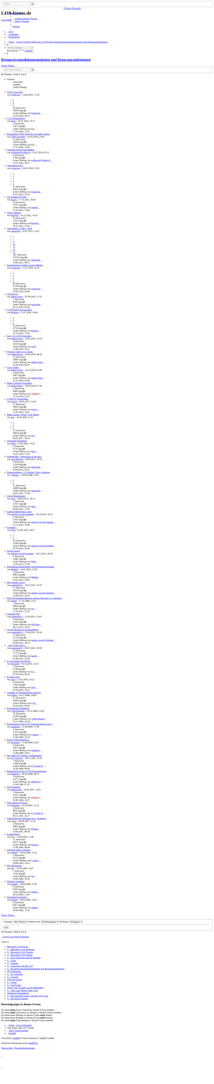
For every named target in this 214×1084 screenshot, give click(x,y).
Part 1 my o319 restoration (19, 336)
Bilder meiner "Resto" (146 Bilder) (23, 414)
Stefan (14, 695)
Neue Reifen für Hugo (17, 803)
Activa (14, 401)
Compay (35, 734)
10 (14, 244)
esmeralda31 (17, 585)
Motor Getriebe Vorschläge (19, 383)
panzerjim (15, 231)
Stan (33, 506)
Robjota (14, 215)
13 (14, 252)
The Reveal (12, 294)
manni (14, 601)
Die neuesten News (16, 582)
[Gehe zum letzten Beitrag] (42, 113)
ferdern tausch (13, 551)
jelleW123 (36, 782)
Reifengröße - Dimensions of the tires (24, 456)
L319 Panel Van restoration (19, 310)
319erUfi (35, 393)
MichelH (15, 664)
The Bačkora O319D (16, 197)
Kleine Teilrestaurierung (18, 740)
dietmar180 (16, 789)
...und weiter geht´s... (16, 645)
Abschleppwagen (15, 165)
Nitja (13, 443)
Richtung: (64, 921)
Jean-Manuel (17, 459)
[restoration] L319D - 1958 (19, 228)
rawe (13, 498)
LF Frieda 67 (17, 758)
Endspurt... (12, 527)
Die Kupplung (13, 787)
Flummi (34, 829)
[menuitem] (25, 18)
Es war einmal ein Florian (19, 661)
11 (14, 247)
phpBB (16, 1038)
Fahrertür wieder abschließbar (20, 150)
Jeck (13, 679)
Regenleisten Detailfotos (18, 708)
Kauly (14, 199)
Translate (28, 51)
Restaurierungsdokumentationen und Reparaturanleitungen (46, 59)
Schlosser (15, 742)
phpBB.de (33, 1043)
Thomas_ (15, 475)
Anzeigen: (8, 921)
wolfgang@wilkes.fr (20, 152)
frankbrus (15, 726)
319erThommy (18, 711)
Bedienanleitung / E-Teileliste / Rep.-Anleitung (28, 472)
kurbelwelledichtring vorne (19, 511)
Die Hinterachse (14, 865)
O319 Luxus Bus (15, 92)
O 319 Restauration (16, 118)
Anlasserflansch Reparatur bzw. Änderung (26, 818)
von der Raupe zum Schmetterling (22, 629)
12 (14, 249)
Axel (33, 346)
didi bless (35, 624)
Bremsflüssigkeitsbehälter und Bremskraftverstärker (30, 567)
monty (34, 656)
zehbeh (34, 207)
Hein (13, 121)
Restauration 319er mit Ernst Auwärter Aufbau (28, 134)
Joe (12, 417)
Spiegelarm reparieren (17, 897)
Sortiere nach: (34, 921)
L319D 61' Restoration (17, 399)
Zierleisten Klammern (17, 441)
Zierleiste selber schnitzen (19, 850)
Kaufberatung (13, 834)
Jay (32, 608)
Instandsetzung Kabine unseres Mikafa (25, 265)
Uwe (33, 703)
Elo (32, 129)
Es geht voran (13, 677)
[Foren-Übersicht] (107, 8)
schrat (13, 821)
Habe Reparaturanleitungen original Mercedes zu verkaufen (34, 598)
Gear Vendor (13, 367)
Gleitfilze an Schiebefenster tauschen (24, 692)
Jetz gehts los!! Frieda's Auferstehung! (24, 755)
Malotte (14, 569)
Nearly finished (14, 213)
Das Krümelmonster (16, 496)
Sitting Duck (17, 296)
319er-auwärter (18, 136)
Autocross (15, 95)
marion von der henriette (22, 514)
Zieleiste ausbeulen (15, 881)
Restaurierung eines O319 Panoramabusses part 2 (29, 724)
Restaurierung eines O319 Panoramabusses (27, 771)
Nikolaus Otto (13, 614)
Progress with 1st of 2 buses (20, 352)
